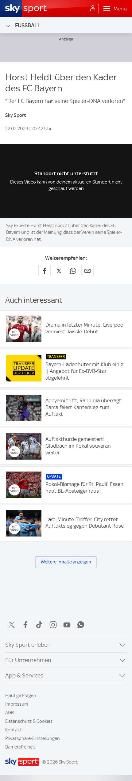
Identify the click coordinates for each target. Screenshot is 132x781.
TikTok (39, 625)
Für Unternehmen (28, 660)
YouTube (66, 625)
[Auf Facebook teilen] (44, 270)
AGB (9, 712)
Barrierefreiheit (20, 747)
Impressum (16, 704)
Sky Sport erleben (28, 644)
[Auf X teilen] (59, 270)
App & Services (24, 675)
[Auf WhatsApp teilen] (73, 270)
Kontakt (13, 730)
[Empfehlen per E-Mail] (87, 270)
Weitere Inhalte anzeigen (66, 562)
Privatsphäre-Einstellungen (32, 738)
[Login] (92, 8)
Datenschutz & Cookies (28, 721)
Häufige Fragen (20, 695)
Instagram (53, 625)
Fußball (28, 25)
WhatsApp (80, 625)
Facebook (25, 625)
